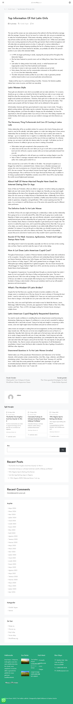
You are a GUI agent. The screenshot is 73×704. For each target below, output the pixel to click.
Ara (8, 446)
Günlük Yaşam (11, 9)
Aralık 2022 (12, 561)
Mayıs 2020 (12, 583)
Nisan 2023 (12, 549)
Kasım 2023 (12, 527)
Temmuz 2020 (13, 577)
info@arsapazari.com (63, 671)
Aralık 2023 (12, 524)
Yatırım (10, 611)
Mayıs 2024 (12, 508)
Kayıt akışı (11, 632)
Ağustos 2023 (12, 536)
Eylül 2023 (11, 533)
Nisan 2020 (12, 586)
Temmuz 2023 (13, 539)
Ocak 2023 (12, 558)
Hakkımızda (42, 663)
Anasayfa (41, 660)
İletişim (41, 669)
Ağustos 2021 (12, 570)
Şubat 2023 (12, 555)
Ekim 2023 (11, 530)
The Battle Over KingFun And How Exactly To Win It (14, 419)
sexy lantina (54, 96)
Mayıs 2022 (12, 567)
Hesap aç (11, 626)
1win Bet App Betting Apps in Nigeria (20, 475)
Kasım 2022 (12, 564)
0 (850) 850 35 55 (62, 668)
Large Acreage (35, 672)
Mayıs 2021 (12, 573)
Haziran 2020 (12, 580)
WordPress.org (13, 638)
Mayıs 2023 (12, 545)
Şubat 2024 (12, 518)
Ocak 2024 (12, 521)
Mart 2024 (11, 514)
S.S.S (40, 666)
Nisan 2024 (12, 511)
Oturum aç (11, 629)
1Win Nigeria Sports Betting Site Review (56, 418)
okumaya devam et (11, 432)
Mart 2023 (11, 552)
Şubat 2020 (12, 589)
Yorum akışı (12, 635)
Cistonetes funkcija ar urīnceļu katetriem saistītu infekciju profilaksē (36, 419)
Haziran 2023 (12, 542)
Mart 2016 (11, 592)
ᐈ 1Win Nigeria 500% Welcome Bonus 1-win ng (23, 478)
